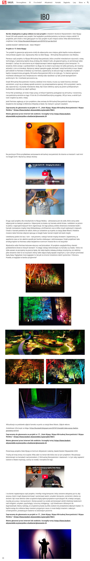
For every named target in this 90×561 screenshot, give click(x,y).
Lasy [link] (74, 2)
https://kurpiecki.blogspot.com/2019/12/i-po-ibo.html (37, 41)
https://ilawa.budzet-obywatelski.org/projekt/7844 (34, 110)
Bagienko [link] (67, 2)
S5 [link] (30, 2)
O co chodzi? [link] (38, 2)
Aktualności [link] (48, 2)
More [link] (81, 2)
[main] (45, 17)
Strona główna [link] (21, 2)
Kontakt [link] (58, 2)
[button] (88, 2)
